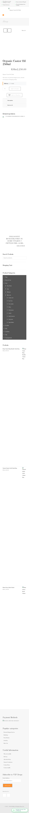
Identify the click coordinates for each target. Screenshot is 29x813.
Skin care (9, 295)
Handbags (6, 735)
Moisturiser (11, 310)
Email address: (6, 778)
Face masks (11, 304)
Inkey (10, 307)
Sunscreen (11, 319)
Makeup (9, 292)
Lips (8, 289)
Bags (6, 277)
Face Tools (9, 286)
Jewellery (7, 331)
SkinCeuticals (12, 316)
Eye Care (10, 300)
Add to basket (15, 88)
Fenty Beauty (7, 737)
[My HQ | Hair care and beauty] (14, 10)
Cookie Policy (7, 765)
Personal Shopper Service (9, 732)
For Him (7, 325)
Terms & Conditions (8, 762)
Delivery (5, 756)
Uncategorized (8, 337)
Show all (24, 30)
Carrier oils (11, 297)
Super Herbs (11, 322)
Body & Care (8, 280)
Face (6, 283)
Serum (10, 313)
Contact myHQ (7, 767)
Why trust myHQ (7, 754)
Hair (6, 328)
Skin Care (6, 743)
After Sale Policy (7, 759)
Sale (6, 334)
